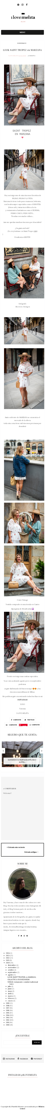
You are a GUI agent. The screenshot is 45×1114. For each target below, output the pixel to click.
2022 (8, 958)
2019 (8, 1003)
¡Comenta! (31, 55)
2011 (7, 1022)
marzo (10, 996)
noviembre (12, 967)
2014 (8, 1015)
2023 (8, 955)
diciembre (12, 965)
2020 (8, 963)
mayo (10, 991)
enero (10, 1001)
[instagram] (22, 5)
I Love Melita (13, 55)
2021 (8, 960)
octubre (11, 970)
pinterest (38, 1059)
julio (9, 986)
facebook (24, 1059)
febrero (11, 998)
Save (24, 725)
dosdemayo (21, 43)
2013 (8, 1017)
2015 (8, 1013)
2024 (8, 953)
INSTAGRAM (22, 700)
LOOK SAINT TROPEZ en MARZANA (22, 977)
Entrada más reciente (16, 847)
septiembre (12, 972)
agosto (11, 975)
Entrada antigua (30, 852)
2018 (8, 1006)
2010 (8, 1025)
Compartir (17, 720)
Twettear (30, 720)
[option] (22, 755)
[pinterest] (18, 5)
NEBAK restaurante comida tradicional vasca (23, 983)
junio (10, 989)
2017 (8, 1008)
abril (10, 994)
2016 (8, 1010)
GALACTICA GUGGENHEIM (18, 979)
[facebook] (27, 5)
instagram (10, 1059)
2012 (8, 1020)
